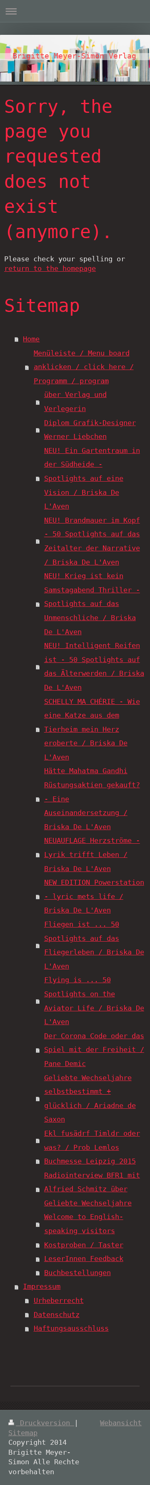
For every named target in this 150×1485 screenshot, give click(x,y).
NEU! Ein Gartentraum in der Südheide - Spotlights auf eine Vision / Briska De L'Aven (92, 478)
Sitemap (23, 1433)
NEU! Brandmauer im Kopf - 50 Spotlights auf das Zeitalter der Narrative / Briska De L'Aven (92, 541)
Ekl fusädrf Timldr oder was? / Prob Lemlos (92, 1140)
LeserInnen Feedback (83, 1258)
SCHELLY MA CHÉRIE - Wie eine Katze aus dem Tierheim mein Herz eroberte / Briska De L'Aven (92, 729)
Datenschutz (57, 1314)
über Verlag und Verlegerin (75, 401)
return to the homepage (50, 268)
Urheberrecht (59, 1300)
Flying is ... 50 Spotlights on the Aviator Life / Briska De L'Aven (94, 1001)
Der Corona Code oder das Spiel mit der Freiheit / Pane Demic (94, 1050)
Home (31, 339)
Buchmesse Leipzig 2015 (90, 1161)
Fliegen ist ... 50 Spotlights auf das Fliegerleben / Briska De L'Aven (94, 945)
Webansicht (121, 1423)
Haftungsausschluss (71, 1328)
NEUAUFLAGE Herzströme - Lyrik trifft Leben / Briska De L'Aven (92, 854)
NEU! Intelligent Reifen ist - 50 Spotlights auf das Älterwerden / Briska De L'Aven (94, 666)
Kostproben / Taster (83, 1245)
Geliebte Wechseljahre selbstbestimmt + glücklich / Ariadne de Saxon (90, 1099)
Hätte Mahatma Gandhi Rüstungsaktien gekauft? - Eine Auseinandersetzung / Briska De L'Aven (92, 798)
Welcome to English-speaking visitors (83, 1223)
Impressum (41, 1286)
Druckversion (45, 1423)
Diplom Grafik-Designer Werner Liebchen (90, 430)
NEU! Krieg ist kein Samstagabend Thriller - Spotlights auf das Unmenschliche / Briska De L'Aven (92, 603)
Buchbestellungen (77, 1272)
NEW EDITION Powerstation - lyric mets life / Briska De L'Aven (94, 896)
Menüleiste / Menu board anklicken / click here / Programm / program (84, 367)
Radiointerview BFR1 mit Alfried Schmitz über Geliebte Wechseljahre (92, 1189)
